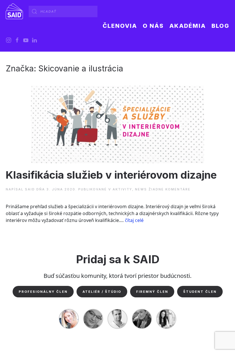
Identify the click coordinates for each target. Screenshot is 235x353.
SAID (30, 189)
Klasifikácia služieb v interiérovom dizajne (111, 175)
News (141, 189)
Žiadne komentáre (169, 189)
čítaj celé (134, 220)
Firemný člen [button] (152, 292)
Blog (220, 25)
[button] (153, 25)
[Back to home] (14, 11)
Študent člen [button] (200, 292)
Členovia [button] (120, 25)
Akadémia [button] (187, 25)
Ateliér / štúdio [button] (102, 292)
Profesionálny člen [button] (43, 292)
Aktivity (122, 189)
